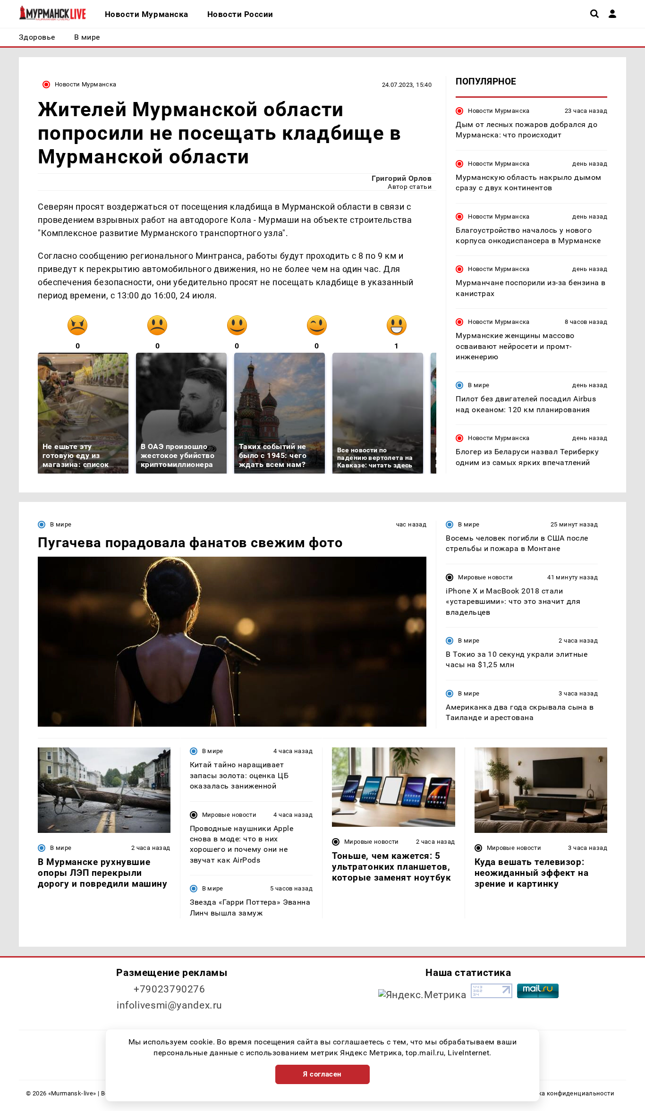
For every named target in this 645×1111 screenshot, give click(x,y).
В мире (478, 385)
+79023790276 (169, 989)
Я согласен (322, 1074)
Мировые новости (485, 577)
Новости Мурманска (86, 84)
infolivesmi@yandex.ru (169, 1005)
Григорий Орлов (402, 178)
